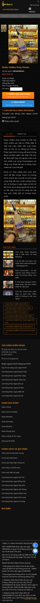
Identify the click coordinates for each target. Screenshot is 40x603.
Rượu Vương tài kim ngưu (11, 436)
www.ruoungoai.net (11, 359)
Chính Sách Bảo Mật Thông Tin (13, 463)
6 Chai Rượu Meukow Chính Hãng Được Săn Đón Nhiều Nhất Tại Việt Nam (25, 284)
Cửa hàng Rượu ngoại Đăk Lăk (13, 392)
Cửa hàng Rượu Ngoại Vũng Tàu (14, 380)
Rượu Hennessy (7, 422)
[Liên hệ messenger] (35, 551)
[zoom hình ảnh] (35, 61)
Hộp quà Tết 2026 (8, 441)
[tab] (9, 134)
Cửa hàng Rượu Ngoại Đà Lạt (12, 384)
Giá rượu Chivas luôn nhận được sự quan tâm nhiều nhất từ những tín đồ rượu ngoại (25, 295)
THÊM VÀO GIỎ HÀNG (19, 95)
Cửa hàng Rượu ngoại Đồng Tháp (14, 372)
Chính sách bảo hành (9, 458)
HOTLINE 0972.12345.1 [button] (11, 9)
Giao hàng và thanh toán (11, 468)
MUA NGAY (18, 103)
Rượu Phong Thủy (8, 431)
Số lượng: (5, 89)
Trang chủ (5, 16)
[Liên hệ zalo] (35, 545)
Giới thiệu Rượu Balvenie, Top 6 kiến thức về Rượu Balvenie (26, 254)
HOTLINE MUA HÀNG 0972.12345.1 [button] (19, 110)
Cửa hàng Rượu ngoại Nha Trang (14, 376)
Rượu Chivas (6, 407)
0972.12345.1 (8, 354)
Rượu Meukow (7, 426)
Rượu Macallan (7, 417)
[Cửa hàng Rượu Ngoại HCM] (7, 3)
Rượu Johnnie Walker (9, 412)
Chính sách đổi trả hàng (10, 472)
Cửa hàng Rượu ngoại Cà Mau (13, 388)
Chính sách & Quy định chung (13, 453)
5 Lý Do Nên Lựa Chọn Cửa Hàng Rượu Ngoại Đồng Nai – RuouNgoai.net (25, 263)
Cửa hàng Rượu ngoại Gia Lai (12, 396)
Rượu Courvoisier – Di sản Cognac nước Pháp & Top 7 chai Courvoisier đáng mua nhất (25, 274)
